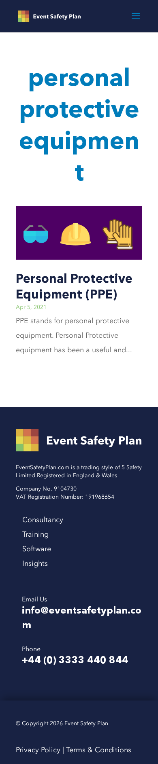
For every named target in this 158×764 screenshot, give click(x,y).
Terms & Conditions (98, 750)
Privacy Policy (38, 750)
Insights (35, 564)
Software (35, 549)
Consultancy (42, 520)
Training (32, 534)
